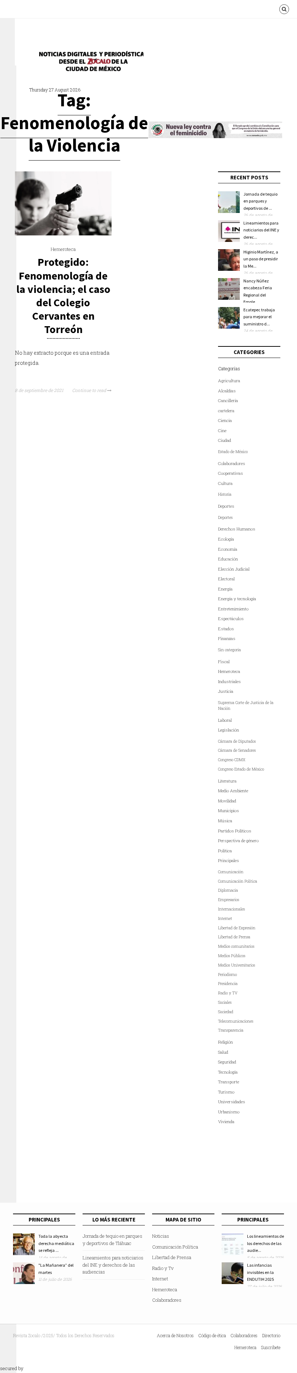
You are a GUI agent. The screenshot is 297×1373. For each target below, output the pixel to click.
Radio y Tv (162, 1268)
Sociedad (225, 1011)
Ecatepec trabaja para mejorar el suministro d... (259, 317)
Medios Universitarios (236, 965)
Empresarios (228, 899)
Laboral (225, 720)
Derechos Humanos (236, 529)
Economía (227, 549)
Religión (225, 1042)
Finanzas (226, 638)
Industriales (229, 681)
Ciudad (224, 440)
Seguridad (227, 1062)
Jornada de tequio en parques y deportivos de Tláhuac (112, 1239)
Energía (225, 589)
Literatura (227, 781)
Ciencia (225, 420)
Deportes (226, 506)
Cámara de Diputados (237, 741)
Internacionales (231, 909)
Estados (226, 628)
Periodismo (227, 974)
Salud (223, 1052)
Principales (228, 860)
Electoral (226, 578)
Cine (222, 430)
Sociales (224, 1002)
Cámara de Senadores (237, 750)
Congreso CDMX (231, 759)
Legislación (228, 730)
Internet (225, 918)
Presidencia (228, 983)
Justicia (225, 691)
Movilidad (227, 800)
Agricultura (229, 380)
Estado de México (233, 451)
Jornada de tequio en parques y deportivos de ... (260, 201)
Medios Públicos (231, 955)
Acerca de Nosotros (175, 1335)
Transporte (228, 1081)
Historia (224, 494)
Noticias (160, 1236)
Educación (228, 559)
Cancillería (228, 400)
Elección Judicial (234, 569)
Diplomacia (228, 890)
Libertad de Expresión (236, 927)
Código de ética (212, 1335)
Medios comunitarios (236, 946)
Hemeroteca (63, 249)
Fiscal (224, 661)
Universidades (231, 1101)
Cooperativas (230, 473)
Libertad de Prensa (234, 936)
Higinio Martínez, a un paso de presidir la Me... (260, 259)
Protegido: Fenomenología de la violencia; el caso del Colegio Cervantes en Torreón (63, 295)
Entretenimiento (233, 608)
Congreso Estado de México (241, 769)
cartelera (226, 410)
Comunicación (230, 871)
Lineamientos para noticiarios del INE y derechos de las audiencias (113, 1264)
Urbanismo (228, 1111)
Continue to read (89, 390)
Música (225, 820)
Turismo (226, 1092)
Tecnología (228, 1072)
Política (225, 850)
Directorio (271, 1335)
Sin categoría (229, 649)
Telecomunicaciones (235, 1021)
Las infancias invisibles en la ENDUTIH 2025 (260, 1272)
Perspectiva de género (238, 840)
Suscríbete (270, 1347)
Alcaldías (227, 390)
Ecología (226, 539)
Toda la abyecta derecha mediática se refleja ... (56, 1243)
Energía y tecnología (237, 598)
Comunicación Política (237, 881)
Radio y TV (228, 992)
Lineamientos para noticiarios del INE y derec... (261, 230)
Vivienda (226, 1121)
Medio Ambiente (233, 790)
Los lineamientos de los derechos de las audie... (265, 1243)
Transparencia (230, 1030)
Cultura (225, 483)
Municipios (228, 810)
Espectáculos (231, 618)
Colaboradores (231, 463)
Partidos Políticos (234, 830)
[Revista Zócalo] (89, 63)
